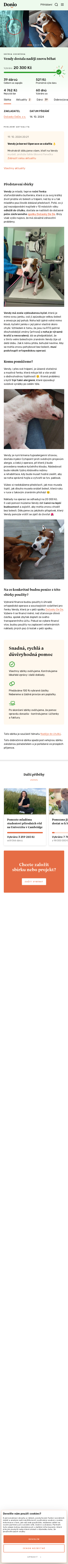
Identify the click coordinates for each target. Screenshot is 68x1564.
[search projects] (56, 5)
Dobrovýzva (61, 99)
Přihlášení (46, 4)
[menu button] (62, 4)
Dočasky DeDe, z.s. (15, 116)
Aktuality (23, 99)
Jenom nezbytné (34, 1548)
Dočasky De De (54, 609)
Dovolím (34, 1539)
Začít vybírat (34, 882)
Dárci (42, 99)
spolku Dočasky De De (41, 214)
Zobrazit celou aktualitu (22, 158)
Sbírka (7, 99)
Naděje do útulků (50, 733)
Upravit (32, 1557)
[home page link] (10, 5)
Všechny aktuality (14, 168)
